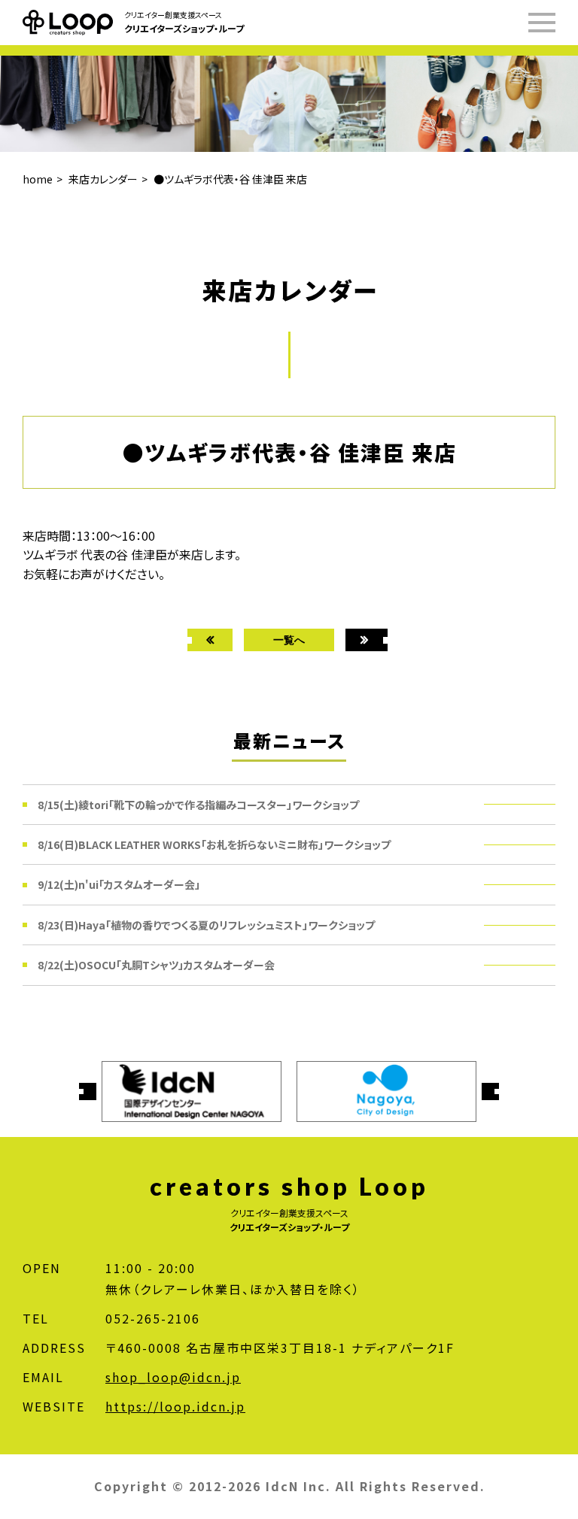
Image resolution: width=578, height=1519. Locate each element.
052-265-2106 (152, 1318)
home (38, 178)
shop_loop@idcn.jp (173, 1377)
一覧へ (289, 639)
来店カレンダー (103, 178)
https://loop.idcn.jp (175, 1406)
